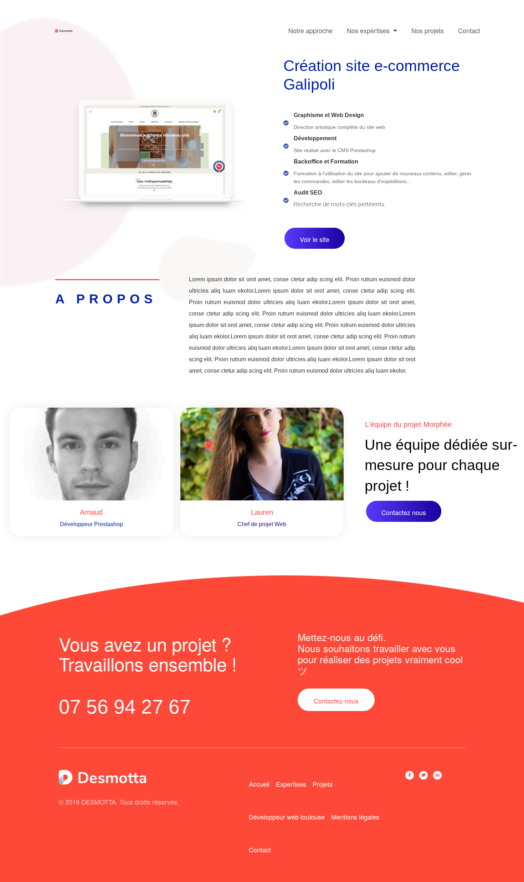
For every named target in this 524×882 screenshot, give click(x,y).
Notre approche (310, 30)
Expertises (291, 783)
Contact (469, 30)
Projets (323, 783)
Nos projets (427, 30)
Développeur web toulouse (287, 816)
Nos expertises (368, 30)
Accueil (259, 783)
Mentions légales (355, 816)
